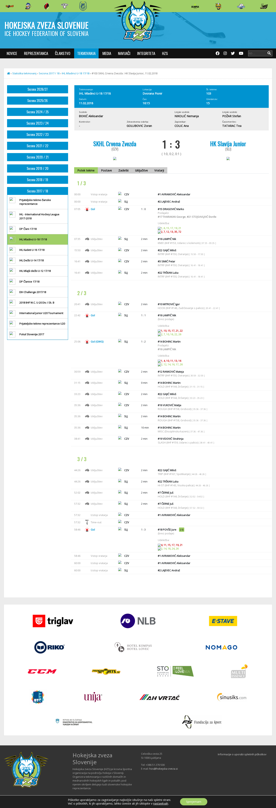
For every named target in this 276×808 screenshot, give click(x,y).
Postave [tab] (106, 170)
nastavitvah (160, 803)
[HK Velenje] (264, 6)
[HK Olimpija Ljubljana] (195, 6)
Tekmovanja (86, 53)
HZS (165, 53)
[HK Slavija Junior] (218, 6)
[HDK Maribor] (65, 6)
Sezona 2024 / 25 (37, 111)
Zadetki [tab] (123, 170)
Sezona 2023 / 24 (37, 123)
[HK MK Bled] (28, 6)
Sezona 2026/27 (37, 89)
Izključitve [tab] (141, 170)
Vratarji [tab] (159, 170)
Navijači (124, 53)
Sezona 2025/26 (37, 100)
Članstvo (62, 53)
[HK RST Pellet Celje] (83, 6)
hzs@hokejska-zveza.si (163, 768)
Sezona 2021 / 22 (37, 145)
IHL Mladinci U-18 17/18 (75, 73)
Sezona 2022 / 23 (37, 134)
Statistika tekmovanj (24, 73)
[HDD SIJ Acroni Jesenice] (46, 6)
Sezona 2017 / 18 (49, 73)
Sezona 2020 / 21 (37, 157)
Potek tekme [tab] (86, 170)
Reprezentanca (36, 53)
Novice (12, 53)
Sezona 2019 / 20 (37, 168)
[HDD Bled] (10, 6)
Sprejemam (193, 802)
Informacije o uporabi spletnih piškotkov (242, 754)
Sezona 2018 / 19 (37, 179)
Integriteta (146, 53)
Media (106, 53)
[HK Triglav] (241, 6)
